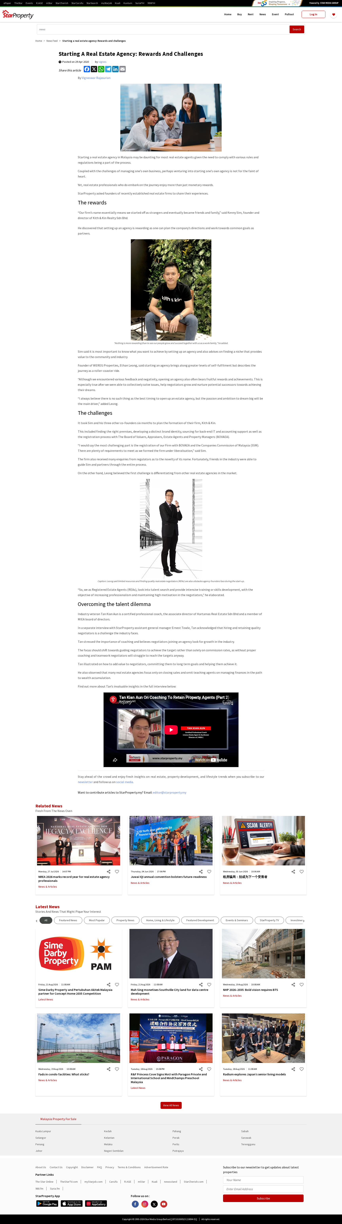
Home (227, 14)
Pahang (177, 1131)
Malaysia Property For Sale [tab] (58, 1119)
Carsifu (113, 1181)
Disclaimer (87, 1167)
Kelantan (109, 1137)
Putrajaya (178, 1151)
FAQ (99, 1167)
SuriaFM (139, 3)
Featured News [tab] (68, 920)
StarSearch (92, 3)
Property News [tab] (125, 920)
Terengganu (248, 1144)
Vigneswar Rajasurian (96, 78)
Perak (176, 1137)
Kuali (117, 3)
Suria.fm (55, 1188)
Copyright (72, 1167)
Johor (38, 1151)
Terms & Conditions (129, 1167)
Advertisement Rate (156, 1167)
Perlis (176, 1144)
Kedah (108, 1131)
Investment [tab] (297, 920)
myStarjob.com (94, 1181)
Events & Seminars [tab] (237, 920)
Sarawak (246, 1137)
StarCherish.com (193, 1181)
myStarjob (106, 3)
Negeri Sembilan (114, 1151)
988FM (151, 3)
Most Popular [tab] (97, 920)
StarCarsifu (77, 3)
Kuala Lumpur (43, 1131)
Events (29, 3)
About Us (40, 1167)
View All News (171, 1105)
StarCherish (62, 3)
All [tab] (46, 920)
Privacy (109, 1167)
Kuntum (128, 3)
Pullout (289, 14)
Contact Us (56, 1167)
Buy (239, 14)
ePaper (7, 3)
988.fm (39, 1188)
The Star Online (44, 1181)
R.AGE (39, 3)
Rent (251, 14)
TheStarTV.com (69, 1181)
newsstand (170, 1181)
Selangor (40, 1137)
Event (275, 14)
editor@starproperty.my (169, 792)
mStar (49, 3)
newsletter (85, 782)
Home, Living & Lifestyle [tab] (160, 920)
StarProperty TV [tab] (269, 920)
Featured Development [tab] (200, 920)
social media (124, 782)
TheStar (18, 3)
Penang (39, 1144)
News (262, 14)
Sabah (245, 1131)
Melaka (108, 1144)
